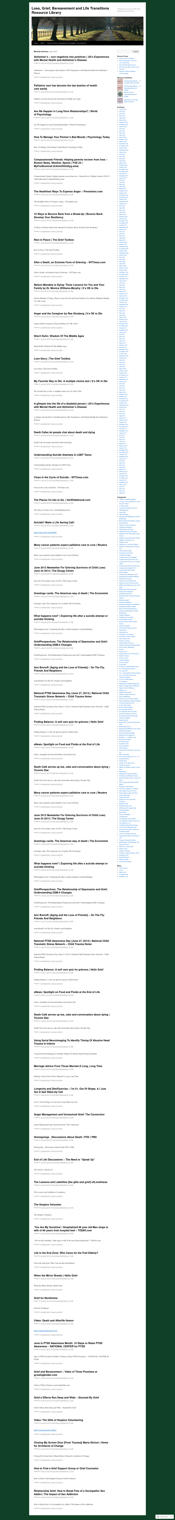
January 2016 (123, 373)
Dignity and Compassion (126, 591)
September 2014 (123, 405)
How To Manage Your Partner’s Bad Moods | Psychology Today (72, 137)
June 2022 (122, 208)
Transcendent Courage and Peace (128, 793)
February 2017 (123, 345)
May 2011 (122, 491)
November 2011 (123, 478)
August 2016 (123, 358)
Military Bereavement (125, 692)
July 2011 (122, 486)
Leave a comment (56, 77)
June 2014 (122, 411)
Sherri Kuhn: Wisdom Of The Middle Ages (59, 336)
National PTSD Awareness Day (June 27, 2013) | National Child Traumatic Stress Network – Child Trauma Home (71, 694)
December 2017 (123, 324)
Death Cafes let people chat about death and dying (64, 432)
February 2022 (123, 216)
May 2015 (122, 388)
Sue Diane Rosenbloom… (131, 81)
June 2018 (122, 311)
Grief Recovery (123, 632)
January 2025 (123, 141)
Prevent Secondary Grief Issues (128, 714)
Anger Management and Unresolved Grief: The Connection (69, 1114)
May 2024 (122, 159)
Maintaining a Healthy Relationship (129, 684)
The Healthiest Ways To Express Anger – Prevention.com (68, 191)
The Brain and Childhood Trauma (128, 776)
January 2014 (123, 422)
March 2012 (122, 469)
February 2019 (123, 294)
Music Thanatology (124, 696)
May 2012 (122, 465)
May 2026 (122, 116)
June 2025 (122, 131)
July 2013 (122, 435)
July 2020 (122, 257)
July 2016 (122, 360)
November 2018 (123, 300)
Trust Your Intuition (124, 814)
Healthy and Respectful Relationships (129, 645)
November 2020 (123, 249)
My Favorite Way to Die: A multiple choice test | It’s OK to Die (71, 381)
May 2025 (122, 133)
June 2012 (122, 463)
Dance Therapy (123, 572)
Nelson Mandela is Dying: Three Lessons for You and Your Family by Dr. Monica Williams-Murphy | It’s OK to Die (69, 286)
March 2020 (122, 266)
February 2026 (123, 122)
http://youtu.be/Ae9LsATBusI (45, 1430)
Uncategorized (45, 77)
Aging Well (122, 512)
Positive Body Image (125, 705)
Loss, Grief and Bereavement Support (129, 673)
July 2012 (122, 461)
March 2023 (122, 189)
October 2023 (123, 174)
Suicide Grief (123, 761)
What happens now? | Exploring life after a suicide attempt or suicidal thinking (71, 617)
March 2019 (122, 291)
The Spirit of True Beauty (126, 786)
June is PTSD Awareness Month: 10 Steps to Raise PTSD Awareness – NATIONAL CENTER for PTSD (68, 1344)
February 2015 (123, 394)
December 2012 (123, 450)
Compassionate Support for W (127, 568)
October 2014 (123, 403)
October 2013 (123, 429)
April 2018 (122, 315)
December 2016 (123, 349)
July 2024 (122, 154)
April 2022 (122, 212)
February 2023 (123, 191)
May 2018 (122, 313)
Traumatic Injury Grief (125, 806)
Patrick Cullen (128, 92)
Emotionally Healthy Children (127, 606)
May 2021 (122, 236)
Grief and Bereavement (125, 619)
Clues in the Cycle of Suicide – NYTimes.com (61, 477)
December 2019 (123, 272)
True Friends (122, 812)
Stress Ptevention (124, 754)
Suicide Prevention (124, 765)
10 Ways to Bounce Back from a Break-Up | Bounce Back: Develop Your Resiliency (68, 215)
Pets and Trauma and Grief (126, 703)
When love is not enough (126, 846)
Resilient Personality (125, 739)
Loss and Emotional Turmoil (127, 669)
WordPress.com (123, 876)
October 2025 (123, 126)
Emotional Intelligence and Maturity (129, 604)
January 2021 (123, 244)
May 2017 (122, 339)
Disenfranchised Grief (125, 594)
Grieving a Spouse (124, 641)
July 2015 (122, 384)
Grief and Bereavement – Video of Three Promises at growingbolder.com (65, 1373)
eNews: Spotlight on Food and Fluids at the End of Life (67, 744)
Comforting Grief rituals (126, 553)
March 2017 (122, 343)
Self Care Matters (124, 746)
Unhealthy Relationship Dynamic (128, 825)
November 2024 (123, 146)
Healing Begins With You (126, 643)
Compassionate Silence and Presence (129, 566)
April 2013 (122, 441)
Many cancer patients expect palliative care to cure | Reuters (70, 545)
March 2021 (122, 240)
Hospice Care (123, 651)
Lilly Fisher (127, 100)
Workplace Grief (123, 855)
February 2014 (123, 420)
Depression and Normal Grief (127, 581)
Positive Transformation (126, 707)
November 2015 (123, 375)
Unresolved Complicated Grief (127, 827)
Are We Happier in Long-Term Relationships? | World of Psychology (65, 112)
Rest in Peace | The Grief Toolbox (54, 239)
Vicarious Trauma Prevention (127, 840)
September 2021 (123, 227)
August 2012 (123, 459)
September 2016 (123, 356)
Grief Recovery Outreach (126, 634)
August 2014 (123, 407)
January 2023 (123, 193)
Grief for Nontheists (46, 1298)
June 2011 (122, 489)
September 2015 (123, 379)
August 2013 (123, 433)
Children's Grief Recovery (126, 540)
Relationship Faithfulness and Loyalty (129, 729)
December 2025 (123, 124)
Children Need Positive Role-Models (129, 538)
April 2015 (122, 390)
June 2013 (122, 437)
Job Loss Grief (123, 658)
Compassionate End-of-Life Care (128, 559)
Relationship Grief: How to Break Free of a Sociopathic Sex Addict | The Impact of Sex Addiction (69, 1492)
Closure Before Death (125, 551)
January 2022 (123, 219)
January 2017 (123, 347)
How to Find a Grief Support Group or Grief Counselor (66, 1468)
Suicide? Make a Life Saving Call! (54, 522)
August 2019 (123, 281)
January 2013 (123, 448)
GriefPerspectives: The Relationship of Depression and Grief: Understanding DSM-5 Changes (71, 643)
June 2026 (122, 114)
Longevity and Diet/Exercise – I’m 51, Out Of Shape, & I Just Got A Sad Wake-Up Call (70, 1090)
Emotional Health (124, 600)
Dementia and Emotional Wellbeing (129, 576)
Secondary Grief (123, 744)
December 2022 (123, 195)
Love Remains (123, 681)
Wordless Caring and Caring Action (129, 853)
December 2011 (123, 476)
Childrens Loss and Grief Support (128, 544)
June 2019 (122, 285)
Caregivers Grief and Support (127, 525)
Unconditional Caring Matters (127, 819)
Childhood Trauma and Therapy (128, 531)
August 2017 (123, 332)
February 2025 (123, 139)
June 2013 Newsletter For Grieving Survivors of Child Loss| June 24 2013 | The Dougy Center (69, 569)
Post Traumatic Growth (125, 709)
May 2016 (122, 364)
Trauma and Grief (124, 797)
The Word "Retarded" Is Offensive (129, 789)
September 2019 (123, 279)
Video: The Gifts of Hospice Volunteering (58, 1420)
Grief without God (124, 639)
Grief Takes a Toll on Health (127, 636)
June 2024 (122, 156)
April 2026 (122, 118)
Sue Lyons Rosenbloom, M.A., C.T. (129, 756)
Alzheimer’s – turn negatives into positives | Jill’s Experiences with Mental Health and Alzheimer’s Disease (71, 58)
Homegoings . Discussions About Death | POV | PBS (65, 1137)
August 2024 (123, 152)
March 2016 (122, 369)
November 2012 (123, 452)
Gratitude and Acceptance (126, 617)
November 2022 (123, 197)
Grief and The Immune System (128, 628)
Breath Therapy (123, 523)
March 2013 (122, 444)
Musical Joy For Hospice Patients (128, 699)
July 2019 (122, 283)
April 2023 (122, 186)
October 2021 (123, 225)
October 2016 (123, 354)
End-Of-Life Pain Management (128, 609)
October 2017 (123, 328)
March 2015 (122, 392)
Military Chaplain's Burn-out (127, 694)
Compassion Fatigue (125, 555)
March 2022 (122, 214)
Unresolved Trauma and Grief (127, 834)
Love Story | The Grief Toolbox (52, 358)
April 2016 (122, 366)
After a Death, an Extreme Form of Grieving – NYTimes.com (69, 262)
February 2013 (123, 446)
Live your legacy (124, 662)
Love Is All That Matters (126, 679)
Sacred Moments (124, 741)
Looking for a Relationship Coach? (129, 666)
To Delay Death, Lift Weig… (132, 83)
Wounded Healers (124, 857)
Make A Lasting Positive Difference (129, 686)
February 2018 (123, 319)
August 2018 (123, 306)
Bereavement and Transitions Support (129, 521)
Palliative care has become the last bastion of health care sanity (65, 87)
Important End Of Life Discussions (129, 654)
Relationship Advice (125, 726)
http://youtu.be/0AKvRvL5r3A (45, 1330)
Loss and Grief (123, 671)
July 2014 (122, 409)
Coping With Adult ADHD (127, 570)
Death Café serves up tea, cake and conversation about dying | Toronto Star (72, 768)
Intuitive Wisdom (124, 656)
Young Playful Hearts (125, 861)
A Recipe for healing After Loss (128, 508)
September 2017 (123, 330)
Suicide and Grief (124, 759)
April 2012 (122, 467)
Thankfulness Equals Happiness (128, 774)
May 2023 (122, 184)
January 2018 (123, 321)
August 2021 (123, 229)
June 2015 (122, 386)
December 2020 (123, 246)
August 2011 (123, 484)
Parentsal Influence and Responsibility (130, 701)
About (43, 43)
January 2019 (123, 296)
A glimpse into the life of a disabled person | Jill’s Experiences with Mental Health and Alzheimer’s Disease (71, 405)
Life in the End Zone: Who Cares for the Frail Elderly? (66, 1253)
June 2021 (122, 234)
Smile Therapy (123, 748)
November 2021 (123, 223)
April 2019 (122, 289)
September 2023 (123, 176)
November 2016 (123, 351)
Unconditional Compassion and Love (129, 821)
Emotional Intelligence (125, 602)
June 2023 (122, 182)
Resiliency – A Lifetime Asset (127, 737)
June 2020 (122, 259)
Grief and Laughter (124, 626)
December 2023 (123, 169)
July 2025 (122, 129)
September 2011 (123, 482)
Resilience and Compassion (127, 735)
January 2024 (123, 167)
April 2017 (122, 341)
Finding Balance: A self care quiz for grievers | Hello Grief (68, 721)
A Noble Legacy (123, 506)
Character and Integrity (125, 527)
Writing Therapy (123, 859)
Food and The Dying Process (127, 65)
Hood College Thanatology (126, 647)
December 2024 (123, 144)
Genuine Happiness (124, 615)
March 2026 (122, 120)
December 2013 (123, 424)
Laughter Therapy (124, 660)
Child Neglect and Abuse (126, 529)
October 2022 (123, 199)
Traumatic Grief (123, 804)
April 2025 (122, 135)
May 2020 (122, 261)
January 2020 (123, 270)
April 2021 (122, 238)
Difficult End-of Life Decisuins (128, 589)
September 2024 (123, 150)
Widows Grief (123, 849)
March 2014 (122, 418)
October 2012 (123, 454)
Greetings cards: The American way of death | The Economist (71, 593)
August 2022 (123, 204)
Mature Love (122, 690)
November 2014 (123, 401)
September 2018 (123, 304)
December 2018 (123, 298)
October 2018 (123, 302)
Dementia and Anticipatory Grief (128, 574)
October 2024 (123, 148)
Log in (121, 870)
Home (36, 43)
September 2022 (123, 201)
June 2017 (122, 336)
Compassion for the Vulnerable (128, 557)
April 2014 (122, 416)
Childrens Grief (123, 542)
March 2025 (122, 137)
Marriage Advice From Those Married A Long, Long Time (68, 1066)
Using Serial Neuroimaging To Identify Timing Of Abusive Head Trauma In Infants (72, 1041)
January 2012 (123, 474)
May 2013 (122, 439)
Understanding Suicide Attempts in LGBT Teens (63, 454)
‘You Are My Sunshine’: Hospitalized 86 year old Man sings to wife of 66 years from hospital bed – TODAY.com (71, 1228)
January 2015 (123, 396)
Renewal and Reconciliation (127, 733)
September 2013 (123, 431)
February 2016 (123, 371)
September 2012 (123, 456)
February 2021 (123, 242)
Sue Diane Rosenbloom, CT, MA (62, 63)
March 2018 (122, 317)
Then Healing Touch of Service (128, 791)
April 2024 (122, 161)
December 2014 (123, 399)
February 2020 (123, 268)
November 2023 (123, 171)
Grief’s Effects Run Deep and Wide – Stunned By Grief (66, 1397)
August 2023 (123, 178)
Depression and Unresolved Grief (128, 583)
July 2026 (122, 111)
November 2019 (123, 274)
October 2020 (123, 251)
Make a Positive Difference (126, 688)
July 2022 (122, 206)
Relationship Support (125, 731)
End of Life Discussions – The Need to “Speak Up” (64, 1159)
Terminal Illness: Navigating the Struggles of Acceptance (66, 43)
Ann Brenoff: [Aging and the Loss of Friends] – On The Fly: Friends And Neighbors (69, 668)
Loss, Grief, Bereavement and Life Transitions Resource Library (70, 10)
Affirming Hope (123, 510)
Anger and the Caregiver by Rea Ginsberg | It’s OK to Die (68, 313)
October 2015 (123, 377)
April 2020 (122, 264)
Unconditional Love (124, 823)
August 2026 (123, 109)
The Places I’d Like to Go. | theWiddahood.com (62, 500)
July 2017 (122, 334)
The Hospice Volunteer (47, 1204)
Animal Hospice (123, 514)
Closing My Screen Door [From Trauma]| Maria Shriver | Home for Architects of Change (71, 1444)
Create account (123, 868)
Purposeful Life (123, 720)
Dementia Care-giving (125, 579)
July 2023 (122, 180)
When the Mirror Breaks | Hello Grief (55, 1275)
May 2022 (122, 210)
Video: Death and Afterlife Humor (54, 1320)
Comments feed (123, 874)
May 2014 (122, 414)
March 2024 (122, 163)
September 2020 (123, 253)
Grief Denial (122, 630)
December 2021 (123, 221)
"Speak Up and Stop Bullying (127, 499)
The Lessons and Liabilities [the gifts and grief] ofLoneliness (70, 1182)
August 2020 (123, 255)
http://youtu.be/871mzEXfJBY (45, 532)
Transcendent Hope (124, 795)
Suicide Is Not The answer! (127, 763)
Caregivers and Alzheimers (126, 58)
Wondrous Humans (124, 851)
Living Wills (122, 664)
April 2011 (122, 493)
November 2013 (123, 426)
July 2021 (122, 231)
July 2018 (122, 309)
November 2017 (123, 326)
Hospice (121, 649)
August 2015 (123, 381)
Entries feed (122, 872)
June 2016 (122, 362)
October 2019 (123, 276)
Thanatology (122, 771)
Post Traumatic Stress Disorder (128, 711)
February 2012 (123, 471)
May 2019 (122, 287)
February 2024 (123, 165)
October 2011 (123, 480)
